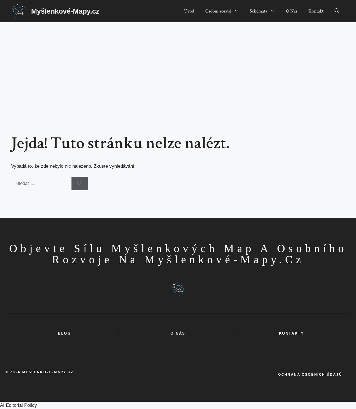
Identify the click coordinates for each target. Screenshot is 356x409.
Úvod (189, 11)
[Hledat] (79, 183)
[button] (337, 11)
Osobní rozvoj (218, 11)
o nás (178, 333)
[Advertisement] (178, 64)
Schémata (258, 11)
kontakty (291, 333)
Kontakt (315, 11)
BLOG (64, 333)
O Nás (291, 11)
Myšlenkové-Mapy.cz (65, 11)
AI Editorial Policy (18, 405)
